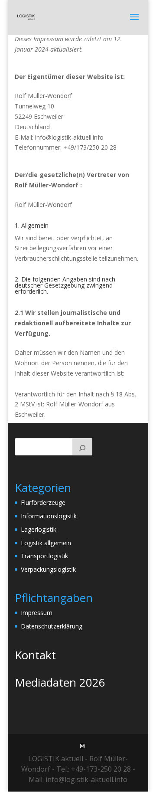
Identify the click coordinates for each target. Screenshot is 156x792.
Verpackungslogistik (48, 569)
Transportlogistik (44, 556)
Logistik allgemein (46, 543)
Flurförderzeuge (43, 502)
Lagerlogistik (38, 529)
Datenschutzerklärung (51, 626)
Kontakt (35, 655)
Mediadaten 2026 (60, 682)
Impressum (36, 613)
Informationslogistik (49, 516)
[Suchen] (82, 446)
